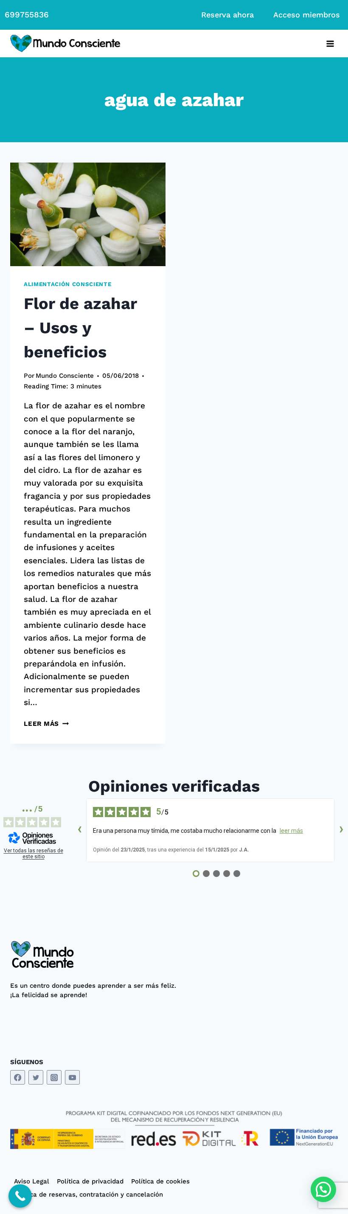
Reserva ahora (227, 14)
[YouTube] (72, 1077)
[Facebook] (17, 1077)
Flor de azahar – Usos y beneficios (80, 327)
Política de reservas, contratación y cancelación (88, 1194)
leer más (291, 830)
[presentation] (88, 214)
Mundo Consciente (65, 375)
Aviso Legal (31, 1181)
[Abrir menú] (330, 43)
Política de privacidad (90, 1181)
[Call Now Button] (20, 1196)
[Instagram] (54, 1077)
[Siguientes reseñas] (341, 830)
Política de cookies (160, 1181)
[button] (323, 1189)
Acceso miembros (306, 14)
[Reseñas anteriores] (79, 830)
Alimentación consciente (67, 284)
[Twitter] (35, 1077)
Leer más (46, 724)
